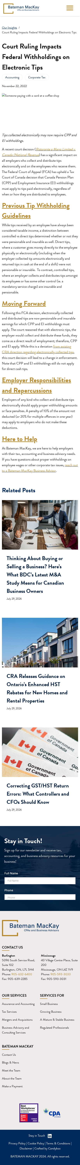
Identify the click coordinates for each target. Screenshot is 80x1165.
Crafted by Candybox (47, 1148)
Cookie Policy (36, 1143)
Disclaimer (26, 1148)
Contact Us (9, 1054)
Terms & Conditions (58, 1143)
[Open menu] (69, 9)
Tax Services (9, 1011)
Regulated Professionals (54, 1027)
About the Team (12, 1078)
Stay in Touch (37, 1135)
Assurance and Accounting (18, 1004)
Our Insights (9, 27)
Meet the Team (11, 1070)
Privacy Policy (17, 1143)
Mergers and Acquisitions (17, 1019)
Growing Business (51, 1011)
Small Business (49, 1004)
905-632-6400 (21, 974)
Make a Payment (12, 1086)
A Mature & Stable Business (57, 1019)
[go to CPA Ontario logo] (52, 1113)
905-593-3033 (60, 974)
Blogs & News (10, 1062)
